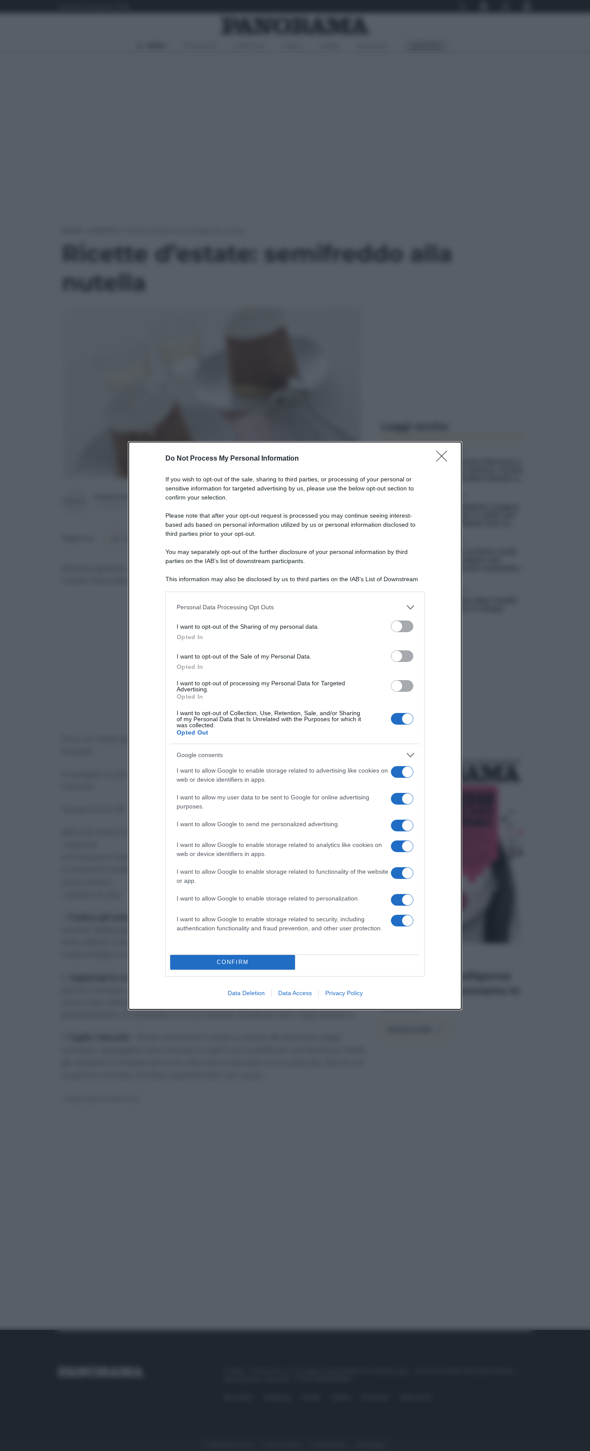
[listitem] (295, 607)
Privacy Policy (344, 993)
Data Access (295, 993)
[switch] (402, 626)
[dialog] (295, 725)
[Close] (444, 459)
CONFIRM (233, 962)
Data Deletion (246, 993)
